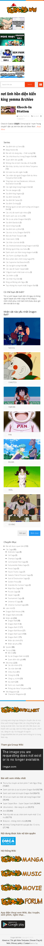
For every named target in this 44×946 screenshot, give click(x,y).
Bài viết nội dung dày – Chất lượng (19, 153)
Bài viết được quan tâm (15, 546)
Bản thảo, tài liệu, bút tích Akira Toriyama (22, 166)
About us (5, 940)
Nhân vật (9, 618)
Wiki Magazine (11, 692)
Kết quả (22, 533)
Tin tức (8, 650)
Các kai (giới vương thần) (15, 265)
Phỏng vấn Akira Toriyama (18, 688)
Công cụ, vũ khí (13, 678)
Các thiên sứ (11, 275)
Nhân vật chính (13, 640)
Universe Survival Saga (16, 605)
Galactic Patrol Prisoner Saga (19, 575)
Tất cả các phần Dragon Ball (16, 219)
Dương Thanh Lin (23, 116)
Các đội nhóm (13, 665)
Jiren (4, 811)
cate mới (9, 608)
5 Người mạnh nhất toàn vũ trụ (18, 272)
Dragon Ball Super (15, 634)
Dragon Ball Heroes (13, 611)
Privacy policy (16, 943)
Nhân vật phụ (13, 644)
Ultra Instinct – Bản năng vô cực (15, 807)
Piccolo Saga (13, 591)
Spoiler (8, 647)
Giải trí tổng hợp (12, 226)
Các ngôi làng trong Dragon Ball (18, 187)
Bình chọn (34, 533)
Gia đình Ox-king (12, 203)
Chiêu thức (12, 672)
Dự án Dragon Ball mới (17, 656)
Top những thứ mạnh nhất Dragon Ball (21, 285)
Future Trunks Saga (15, 572)
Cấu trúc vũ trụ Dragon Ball (16, 232)
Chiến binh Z (11, 239)
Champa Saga (13, 558)
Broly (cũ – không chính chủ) (13, 821)
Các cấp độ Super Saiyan (15, 269)
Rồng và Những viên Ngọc (15, 282)
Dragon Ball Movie (15, 630)
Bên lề (10, 653)
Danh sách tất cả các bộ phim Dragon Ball (19, 789)
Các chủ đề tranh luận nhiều (17, 212)
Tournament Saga (15, 598)
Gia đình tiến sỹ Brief (14, 229)
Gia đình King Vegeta (14, 193)
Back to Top (34, 943)
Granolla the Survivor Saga (18, 585)
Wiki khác (9, 663)
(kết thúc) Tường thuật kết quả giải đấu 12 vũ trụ (21, 824)
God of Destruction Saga (17, 578)
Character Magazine (15, 694)
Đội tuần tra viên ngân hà (15, 172)
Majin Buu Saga (14, 588)
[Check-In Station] (8, 110)
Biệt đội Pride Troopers (15, 236)
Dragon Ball (12, 620)
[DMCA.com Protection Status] (8, 844)
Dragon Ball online (13, 615)
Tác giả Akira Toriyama (19, 940)
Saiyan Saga (12, 595)
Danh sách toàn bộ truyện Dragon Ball (18, 793)
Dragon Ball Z (13, 637)
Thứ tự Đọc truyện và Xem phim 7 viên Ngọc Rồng (22, 783)
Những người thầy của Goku (16, 249)
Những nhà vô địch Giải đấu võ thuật (20, 163)
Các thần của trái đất (14, 242)
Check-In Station (24, 109)
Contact (27, 943)
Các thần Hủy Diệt (13, 279)
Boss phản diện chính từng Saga (18, 259)
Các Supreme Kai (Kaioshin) (16, 262)
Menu (40, 84)
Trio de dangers (12, 190)
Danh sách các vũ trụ (14, 216)
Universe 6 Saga (14, 601)
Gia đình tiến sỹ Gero (14, 146)
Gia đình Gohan (12, 197)
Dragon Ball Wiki (16, 937)
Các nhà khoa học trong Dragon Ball (20, 156)
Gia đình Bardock (12, 222)
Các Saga (9, 549)
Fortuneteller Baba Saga (17, 565)
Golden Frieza (13, 582)
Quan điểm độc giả (13, 160)
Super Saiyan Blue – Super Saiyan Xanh (18, 803)
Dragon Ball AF (13, 624)
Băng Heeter (10, 150)
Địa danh (36, 116)
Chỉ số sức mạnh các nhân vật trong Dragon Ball (21, 797)
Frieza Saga (12, 568)
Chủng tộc (12, 675)
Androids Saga (13, 552)
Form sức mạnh (14, 685)
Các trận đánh (13, 668)
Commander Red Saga (17, 562)
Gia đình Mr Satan (13, 200)
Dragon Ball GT (13, 627)
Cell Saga (11, 555)
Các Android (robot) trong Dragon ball (20, 246)
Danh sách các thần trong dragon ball (20, 252)
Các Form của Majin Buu (15, 255)
